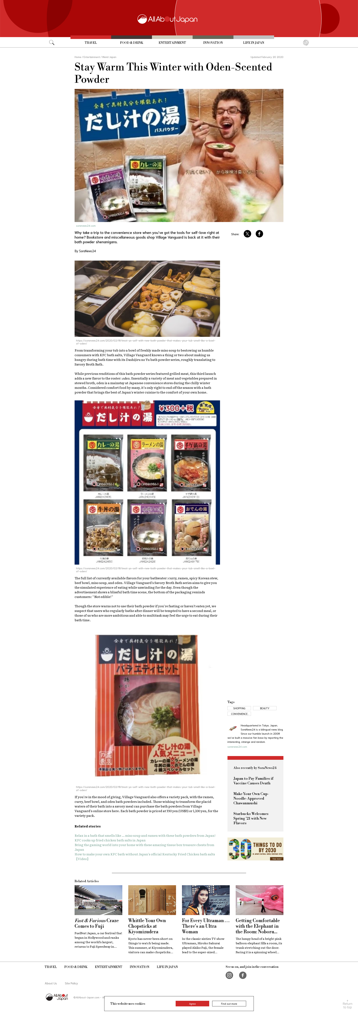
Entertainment (172, 43)
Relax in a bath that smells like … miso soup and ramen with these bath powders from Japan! (145, 835)
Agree (192, 1003)
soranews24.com (86, 225)
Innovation (213, 43)
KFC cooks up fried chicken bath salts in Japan (110, 840)
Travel (91, 43)
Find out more (229, 1003)
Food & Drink (131, 43)
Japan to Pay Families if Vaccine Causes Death (253, 781)
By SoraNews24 (85, 251)
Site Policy (71, 983)
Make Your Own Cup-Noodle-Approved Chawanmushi (251, 799)
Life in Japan (253, 43)
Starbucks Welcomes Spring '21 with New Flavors (250, 819)
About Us (51, 983)
